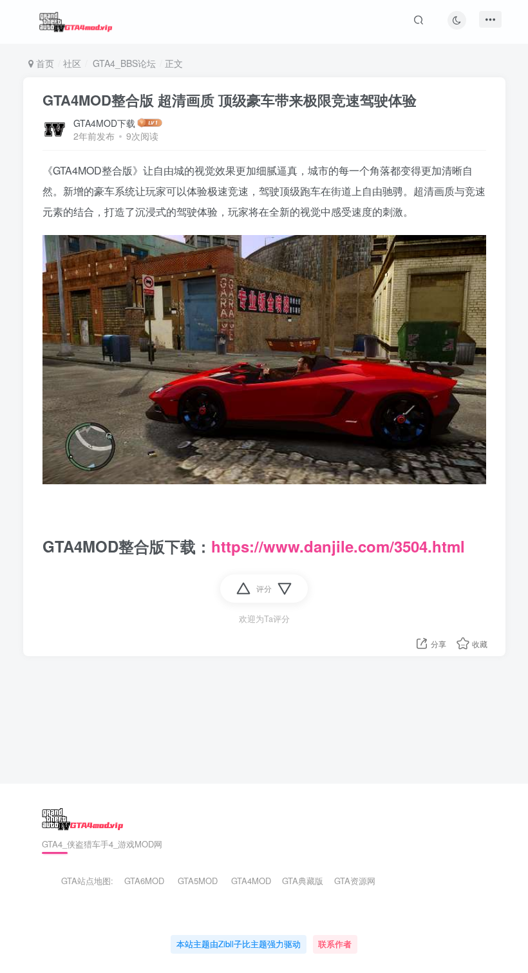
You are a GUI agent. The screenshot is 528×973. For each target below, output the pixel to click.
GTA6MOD (144, 880)
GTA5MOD (198, 880)
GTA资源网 (354, 880)
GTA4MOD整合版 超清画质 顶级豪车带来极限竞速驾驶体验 (229, 100)
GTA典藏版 (302, 880)
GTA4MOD (251, 880)
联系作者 (335, 944)
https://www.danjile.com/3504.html (338, 546)
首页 (43, 63)
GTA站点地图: (82, 880)
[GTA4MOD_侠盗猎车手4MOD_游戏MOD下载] (83, 817)
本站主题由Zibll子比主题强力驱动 (238, 944)
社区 (72, 63)
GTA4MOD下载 (104, 123)
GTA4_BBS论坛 (123, 63)
